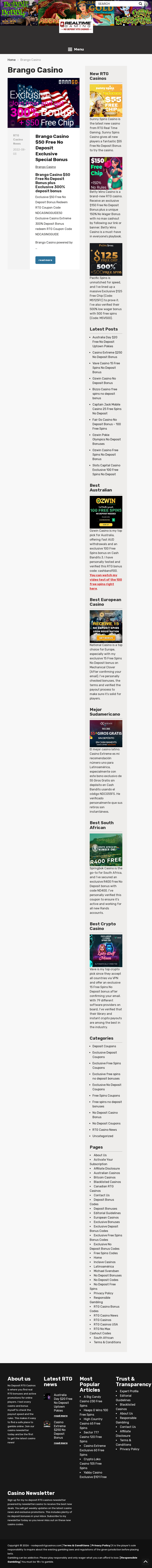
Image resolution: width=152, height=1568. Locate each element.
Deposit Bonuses (105, 1208)
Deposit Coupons (104, 1046)
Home (12, 60)
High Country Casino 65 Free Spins (91, 1423)
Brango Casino (45, 167)
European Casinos (106, 1217)
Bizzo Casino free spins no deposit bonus (104, 393)
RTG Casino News (104, 1130)
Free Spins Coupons (106, 1095)
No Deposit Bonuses (108, 1275)
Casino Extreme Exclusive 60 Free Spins (93, 1450)
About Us (100, 1155)
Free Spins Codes (106, 1253)
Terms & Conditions (107, 1342)
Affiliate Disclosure (107, 1168)
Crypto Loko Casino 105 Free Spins (91, 1464)
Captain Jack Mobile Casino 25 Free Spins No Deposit (106, 409)
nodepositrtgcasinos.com (46, 1545)
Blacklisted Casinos (107, 1182)
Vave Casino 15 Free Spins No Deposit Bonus (106, 368)
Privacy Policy (103, 1293)
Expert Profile (129, 1391)
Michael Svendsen (106, 1271)
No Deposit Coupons (106, 1123)
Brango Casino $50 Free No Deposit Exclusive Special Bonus (52, 147)
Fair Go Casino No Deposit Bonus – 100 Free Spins (106, 424)
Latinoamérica (104, 1266)
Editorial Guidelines (107, 1213)
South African (104, 1338)
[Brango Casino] (44, 102)
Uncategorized (102, 1136)
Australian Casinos (107, 1173)
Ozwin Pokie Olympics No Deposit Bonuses (106, 439)
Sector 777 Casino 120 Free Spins (91, 1437)
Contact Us (102, 1195)
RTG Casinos (102, 1320)
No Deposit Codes (106, 1280)
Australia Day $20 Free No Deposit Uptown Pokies (104, 342)
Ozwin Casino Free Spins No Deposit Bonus (105, 454)
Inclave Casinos (104, 1262)
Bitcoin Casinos (104, 1177)
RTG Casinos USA (106, 1324)
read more (45, 260)
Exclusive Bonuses (107, 1222)
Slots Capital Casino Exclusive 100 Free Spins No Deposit (106, 470)
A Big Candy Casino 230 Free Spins (91, 1401)
